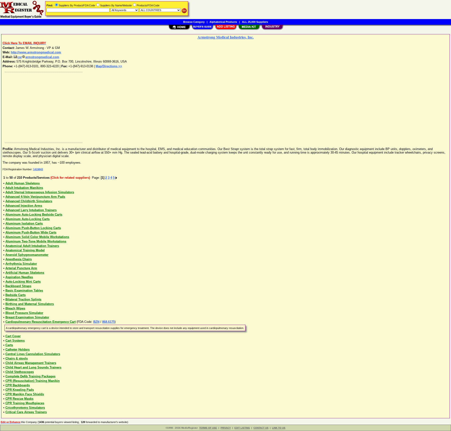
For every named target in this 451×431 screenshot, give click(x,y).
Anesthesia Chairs (18, 259)
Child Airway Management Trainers (30, 363)
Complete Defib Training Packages (30, 376)
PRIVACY (226, 428)
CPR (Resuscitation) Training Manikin (32, 381)
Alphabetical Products (223, 21)
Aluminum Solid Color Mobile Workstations (37, 237)
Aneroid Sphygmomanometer (26, 255)
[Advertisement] (144, 106)
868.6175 (108, 322)
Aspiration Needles (19, 277)
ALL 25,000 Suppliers (255, 21)
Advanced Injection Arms (23, 205)
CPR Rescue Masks (19, 398)
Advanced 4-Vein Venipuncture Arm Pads (35, 196)
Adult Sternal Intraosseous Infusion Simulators (39, 192)
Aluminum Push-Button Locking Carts (33, 228)
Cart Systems (15, 340)
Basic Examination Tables (24, 290)
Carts (9, 345)
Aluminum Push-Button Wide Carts (30, 232)
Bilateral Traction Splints (23, 299)
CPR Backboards (17, 385)
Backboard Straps (18, 286)
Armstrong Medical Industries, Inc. (226, 37)
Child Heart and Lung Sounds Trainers (33, 367)
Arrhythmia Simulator (21, 263)
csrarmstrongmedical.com (38, 57)
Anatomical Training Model (25, 250)
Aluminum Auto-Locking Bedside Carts (33, 214)
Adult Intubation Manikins (24, 188)
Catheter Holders (17, 349)
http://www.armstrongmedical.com (36, 52)
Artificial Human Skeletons (24, 272)
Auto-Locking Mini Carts (23, 281)
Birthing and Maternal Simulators (29, 304)
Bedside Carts (15, 295)
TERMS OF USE (208, 428)
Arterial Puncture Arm (21, 268)
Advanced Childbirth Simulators (28, 201)
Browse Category (194, 21)
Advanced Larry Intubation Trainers (31, 210)
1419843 (38, 169)
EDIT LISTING (242, 428)
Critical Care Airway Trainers (26, 412)
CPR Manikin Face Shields (24, 394)
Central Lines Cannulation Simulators (32, 354)
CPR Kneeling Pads (19, 389)
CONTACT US (260, 428)
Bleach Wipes (15, 308)
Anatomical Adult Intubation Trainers (32, 246)
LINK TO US (278, 428)
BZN (96, 322)
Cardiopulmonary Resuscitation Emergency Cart (40, 322)
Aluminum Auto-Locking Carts (27, 219)
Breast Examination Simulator (27, 317)
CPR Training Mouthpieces (24, 403)
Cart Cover (13, 336)
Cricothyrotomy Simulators (25, 407)
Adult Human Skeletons (22, 183)
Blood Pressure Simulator (24, 313)
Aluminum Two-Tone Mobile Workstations (35, 241)
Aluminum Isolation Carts (24, 223)
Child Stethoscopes (19, 372)
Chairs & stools (16, 358)
